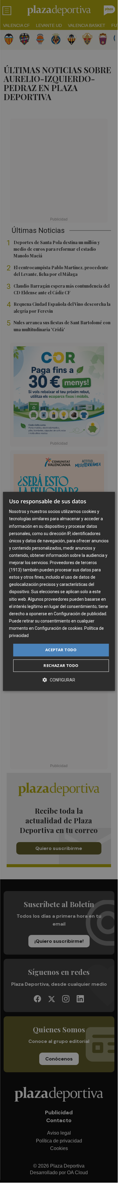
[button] (59, 679)
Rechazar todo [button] (60, 665)
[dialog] (59, 591)
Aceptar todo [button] (61, 649)
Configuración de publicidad (80, 613)
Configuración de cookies (58, 628)
